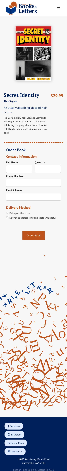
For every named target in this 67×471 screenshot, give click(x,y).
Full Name (12, 162)
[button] (58, 8)
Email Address (14, 190)
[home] (28, 8)
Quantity (40, 162)
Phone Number (14, 176)
